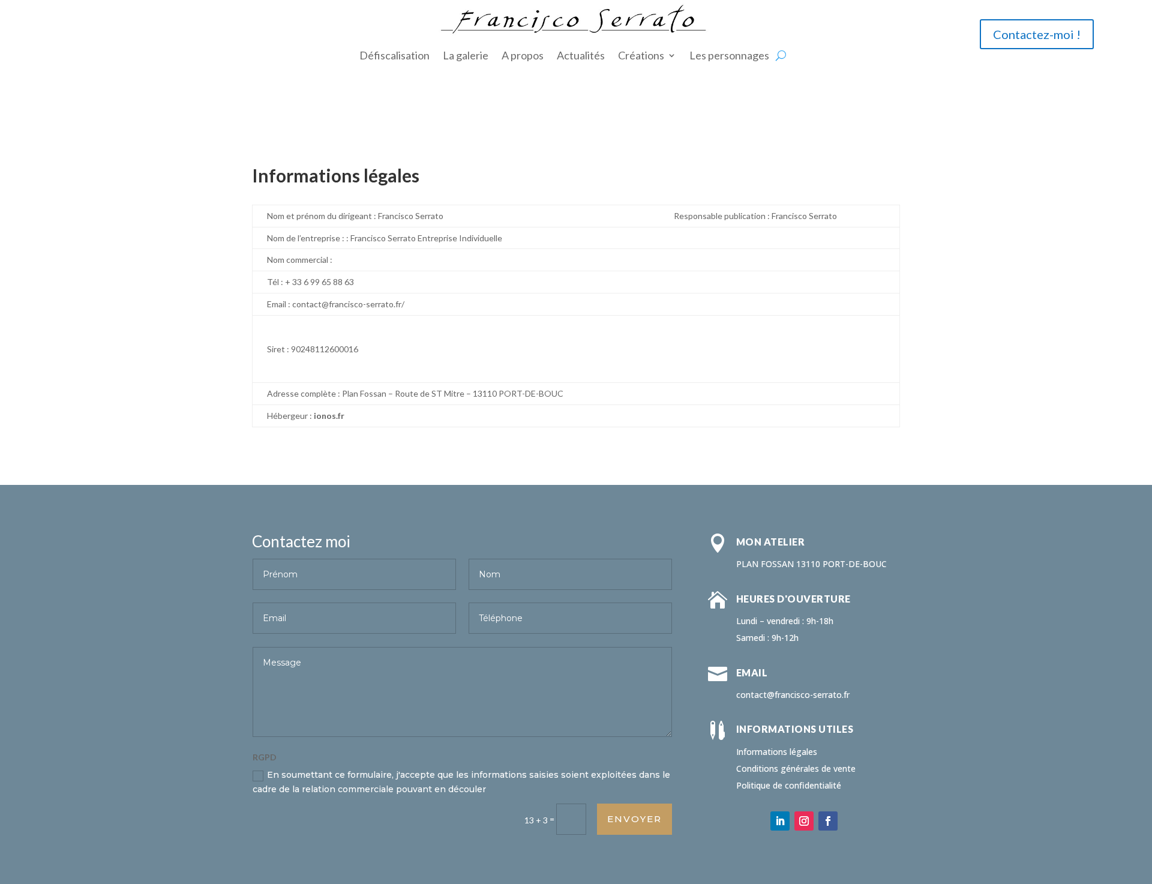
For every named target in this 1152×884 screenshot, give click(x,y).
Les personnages (729, 55)
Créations (641, 55)
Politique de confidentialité (788, 785)
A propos (523, 55)
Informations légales (776, 751)
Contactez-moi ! (1037, 34)
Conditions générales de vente (796, 768)
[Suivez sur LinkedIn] (780, 821)
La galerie (465, 55)
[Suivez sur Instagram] (804, 821)
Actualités (581, 55)
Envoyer (634, 819)
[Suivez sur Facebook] (828, 821)
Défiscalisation (394, 55)
